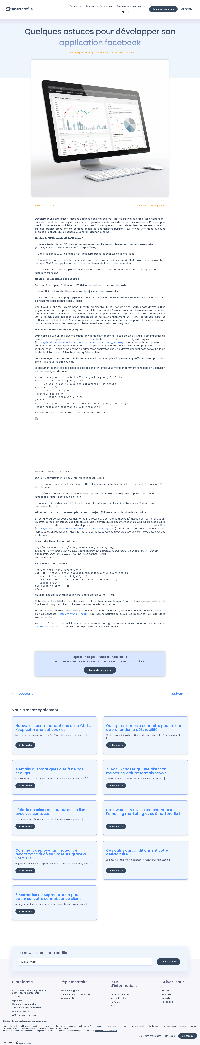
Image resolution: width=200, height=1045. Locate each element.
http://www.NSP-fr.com (73, 614)
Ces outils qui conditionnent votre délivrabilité (137, 852)
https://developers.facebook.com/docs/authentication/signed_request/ (79, 342)
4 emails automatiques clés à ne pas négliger (49, 771)
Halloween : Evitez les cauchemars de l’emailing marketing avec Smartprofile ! (143, 811)
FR (123, 12)
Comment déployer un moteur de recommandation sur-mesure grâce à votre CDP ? (50, 854)
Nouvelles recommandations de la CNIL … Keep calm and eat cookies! (53, 727)
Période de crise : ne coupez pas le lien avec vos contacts (50, 811)
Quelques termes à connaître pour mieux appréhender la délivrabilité (144, 727)
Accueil (68, 52)
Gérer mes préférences (150, 1036)
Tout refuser (169, 1036)
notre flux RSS (45, 626)
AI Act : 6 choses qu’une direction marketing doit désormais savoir (136, 771)
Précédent (24, 693)
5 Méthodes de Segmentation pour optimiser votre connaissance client (48, 896)
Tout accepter (187, 1036)
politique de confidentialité (106, 1030)
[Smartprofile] (19, 8)
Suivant (178, 693)
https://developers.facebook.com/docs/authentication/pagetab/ (75, 528)
